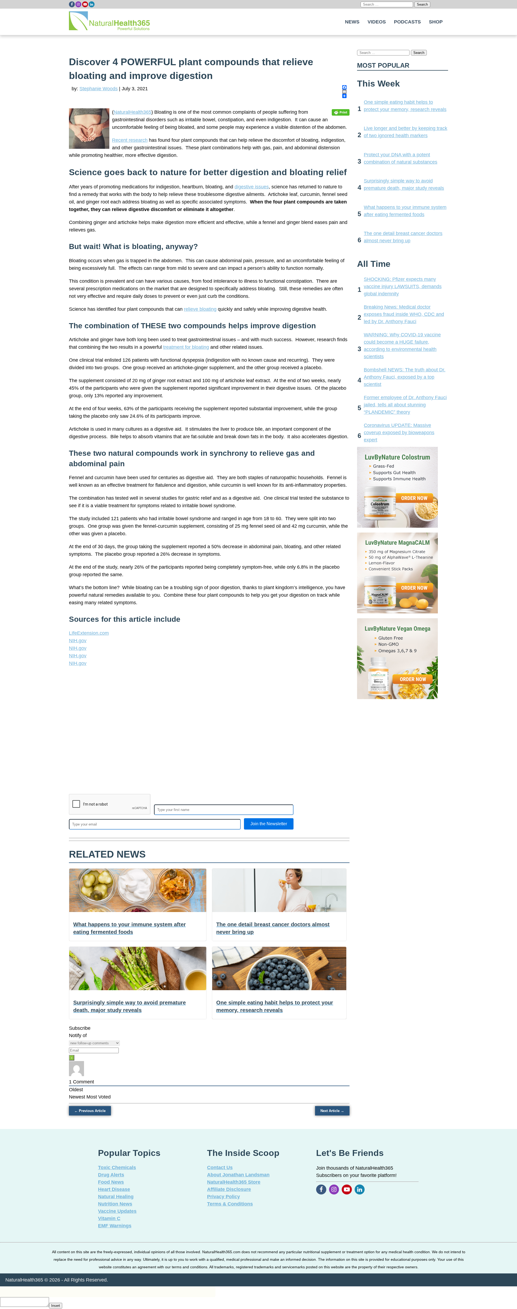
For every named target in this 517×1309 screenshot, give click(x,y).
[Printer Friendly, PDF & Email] (341, 112)
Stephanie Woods (98, 88)
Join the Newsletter (268, 823)
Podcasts (407, 22)
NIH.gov (77, 640)
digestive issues (252, 186)
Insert (55, 1306)
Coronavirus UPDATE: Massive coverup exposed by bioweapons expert (399, 433)
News (352, 22)
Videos (377, 22)
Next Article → (332, 1111)
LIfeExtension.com (89, 633)
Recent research (130, 140)
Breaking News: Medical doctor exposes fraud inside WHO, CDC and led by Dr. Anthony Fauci (404, 314)
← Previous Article (90, 1111)
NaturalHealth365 (132, 112)
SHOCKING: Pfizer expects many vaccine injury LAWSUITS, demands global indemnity (403, 286)
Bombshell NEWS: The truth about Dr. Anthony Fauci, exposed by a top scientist (404, 377)
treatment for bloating (186, 347)
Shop (436, 22)
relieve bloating (200, 309)
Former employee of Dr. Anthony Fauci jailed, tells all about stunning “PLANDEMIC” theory (405, 405)
